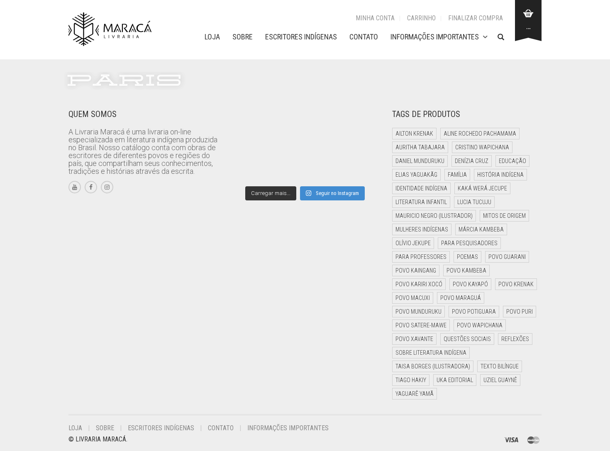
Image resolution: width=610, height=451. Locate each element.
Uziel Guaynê (500, 380)
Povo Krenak (516, 284)
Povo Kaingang (415, 270)
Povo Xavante (414, 339)
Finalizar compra (475, 18)
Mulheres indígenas (421, 229)
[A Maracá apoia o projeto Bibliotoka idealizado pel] (324, 146)
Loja (212, 36)
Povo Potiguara (474, 311)
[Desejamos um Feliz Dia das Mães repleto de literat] (247, 146)
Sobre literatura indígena (430, 352)
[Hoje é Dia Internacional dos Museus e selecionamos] (286, 123)
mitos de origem (504, 215)
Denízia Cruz (471, 161)
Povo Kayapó (470, 284)
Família (457, 174)
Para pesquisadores (469, 243)
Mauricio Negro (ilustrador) (434, 215)
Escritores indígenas (301, 36)
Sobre (242, 36)
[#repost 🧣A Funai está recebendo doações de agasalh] (363, 123)
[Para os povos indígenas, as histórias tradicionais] (324, 123)
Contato (363, 36)
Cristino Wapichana (482, 147)
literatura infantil (421, 202)
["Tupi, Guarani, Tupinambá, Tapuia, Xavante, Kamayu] (363, 146)
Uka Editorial (455, 380)
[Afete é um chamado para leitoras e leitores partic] (247, 123)
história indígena (500, 174)
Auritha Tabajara (420, 147)
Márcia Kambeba (481, 229)
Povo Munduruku (418, 311)
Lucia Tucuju (474, 202)
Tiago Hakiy (410, 380)
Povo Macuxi (412, 298)
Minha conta (375, 18)
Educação (512, 161)
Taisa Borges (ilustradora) (432, 366)
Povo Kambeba (466, 270)
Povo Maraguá (460, 298)
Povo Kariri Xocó (418, 284)
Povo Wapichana (480, 325)
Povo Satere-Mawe (421, 325)
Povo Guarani (507, 257)
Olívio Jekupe (413, 243)
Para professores (421, 257)
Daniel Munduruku (419, 161)
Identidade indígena (421, 188)
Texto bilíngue (500, 366)
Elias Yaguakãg (416, 174)
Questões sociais (467, 339)
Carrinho (421, 18)
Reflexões (515, 339)
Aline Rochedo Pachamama (480, 133)
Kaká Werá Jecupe (482, 188)
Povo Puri (519, 311)
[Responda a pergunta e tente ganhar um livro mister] (247, 169)
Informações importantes (434, 36)
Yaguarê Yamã (414, 393)
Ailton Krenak (414, 133)
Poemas (467, 257)
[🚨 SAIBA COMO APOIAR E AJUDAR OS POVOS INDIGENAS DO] (286, 146)
